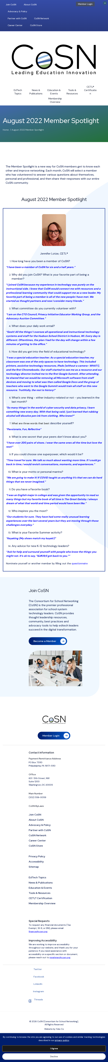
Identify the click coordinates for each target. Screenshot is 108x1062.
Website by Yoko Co (54, 1029)
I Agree (54, 1048)
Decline (54, 1056)
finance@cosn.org (38, 931)
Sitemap (34, 867)
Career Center (15, 25)
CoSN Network (41, 18)
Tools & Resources (72, 92)
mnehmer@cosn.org (60, 957)
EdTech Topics (18, 92)
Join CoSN (11, 4)
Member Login (85, 4)
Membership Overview (55, 100)
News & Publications (35, 92)
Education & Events (54, 92)
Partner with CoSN (17, 18)
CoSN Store (36, 25)
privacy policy (62, 1040)
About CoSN (30, 4)
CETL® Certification (90, 90)
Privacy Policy (37, 856)
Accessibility (36, 861)
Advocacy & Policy (17, 11)
